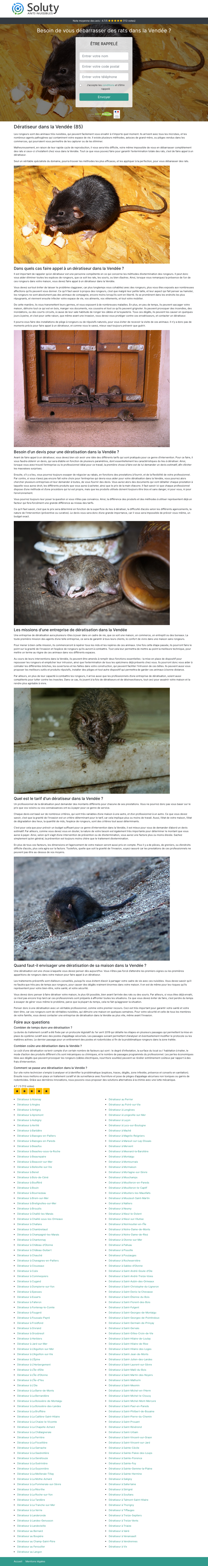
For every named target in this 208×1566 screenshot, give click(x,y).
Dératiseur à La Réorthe (31, 1489)
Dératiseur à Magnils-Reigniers (127, 1135)
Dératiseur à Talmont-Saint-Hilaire (128, 1499)
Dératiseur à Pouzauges (122, 1255)
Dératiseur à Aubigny (29, 1120)
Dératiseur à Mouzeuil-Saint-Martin (129, 1198)
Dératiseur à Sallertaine (122, 1484)
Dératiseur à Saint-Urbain (123, 1432)
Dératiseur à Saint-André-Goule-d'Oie (130, 1270)
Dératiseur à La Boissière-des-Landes (39, 1406)
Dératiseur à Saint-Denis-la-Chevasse (131, 1291)
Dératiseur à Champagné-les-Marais (38, 1234)
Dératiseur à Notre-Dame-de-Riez (128, 1234)
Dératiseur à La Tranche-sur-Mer (36, 1505)
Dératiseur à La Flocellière (32, 1442)
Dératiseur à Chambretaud (32, 1229)
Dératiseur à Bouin (28, 1187)
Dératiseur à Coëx (27, 1270)
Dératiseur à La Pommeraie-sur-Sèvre (39, 1484)
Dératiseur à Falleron (29, 1302)
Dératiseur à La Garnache (31, 1447)
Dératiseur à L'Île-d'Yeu (30, 1380)
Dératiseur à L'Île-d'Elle (30, 1369)
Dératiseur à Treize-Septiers (125, 1515)
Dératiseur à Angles (28, 1104)
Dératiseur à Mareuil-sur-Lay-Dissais (130, 1140)
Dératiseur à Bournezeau (31, 1192)
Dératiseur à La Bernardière (33, 1395)
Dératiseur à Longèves (122, 1109)
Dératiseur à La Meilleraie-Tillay (35, 1473)
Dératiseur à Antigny (29, 1109)
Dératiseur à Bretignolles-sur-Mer (36, 1203)
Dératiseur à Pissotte (121, 1250)
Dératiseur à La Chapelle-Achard (36, 1427)
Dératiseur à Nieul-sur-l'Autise (126, 1218)
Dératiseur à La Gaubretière (33, 1453)
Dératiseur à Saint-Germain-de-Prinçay (131, 1323)
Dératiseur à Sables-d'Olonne (126, 1265)
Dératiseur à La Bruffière (31, 1411)
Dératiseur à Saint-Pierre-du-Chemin (130, 1416)
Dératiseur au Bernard (30, 1531)
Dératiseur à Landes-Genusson (35, 1520)
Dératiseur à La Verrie (29, 1510)
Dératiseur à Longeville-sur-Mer (127, 1114)
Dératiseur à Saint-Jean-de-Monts (128, 1354)
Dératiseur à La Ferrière (31, 1437)
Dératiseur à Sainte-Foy (122, 1463)
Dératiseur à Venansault (122, 1536)
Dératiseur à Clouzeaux (30, 1265)
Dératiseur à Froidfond (30, 1323)
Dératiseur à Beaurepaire (31, 1156)
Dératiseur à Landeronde (31, 1515)
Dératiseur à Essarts (29, 1296)
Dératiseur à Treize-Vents (123, 1520)
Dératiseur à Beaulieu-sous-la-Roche (38, 1151)
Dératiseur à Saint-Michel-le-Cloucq (130, 1395)
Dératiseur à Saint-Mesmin (124, 1385)
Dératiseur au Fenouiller (31, 1546)
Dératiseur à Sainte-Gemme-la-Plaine (130, 1468)
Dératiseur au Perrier (121, 1099)
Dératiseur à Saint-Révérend (125, 1427)
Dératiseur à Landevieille (31, 1525)
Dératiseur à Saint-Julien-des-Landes (130, 1359)
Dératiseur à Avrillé (28, 1125)
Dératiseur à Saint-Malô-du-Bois (127, 1369)
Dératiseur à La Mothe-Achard (34, 1479)
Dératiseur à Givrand (29, 1328)
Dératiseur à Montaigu (121, 1156)
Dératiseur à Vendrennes (123, 1541)
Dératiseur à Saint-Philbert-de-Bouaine (131, 1411)
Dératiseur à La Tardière (31, 1499)
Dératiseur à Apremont (30, 1114)
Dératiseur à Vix (118, 1546)
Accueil (18, 1561)
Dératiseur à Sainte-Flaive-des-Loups (130, 1453)
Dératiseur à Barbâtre (29, 1130)
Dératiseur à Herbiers (29, 1338)
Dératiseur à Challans (29, 1224)
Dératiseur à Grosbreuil (30, 1333)
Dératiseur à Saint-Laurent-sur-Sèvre (130, 1364)
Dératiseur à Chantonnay (31, 1239)
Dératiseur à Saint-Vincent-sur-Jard (129, 1442)
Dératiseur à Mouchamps (123, 1177)
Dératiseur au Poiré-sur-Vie (125, 1104)
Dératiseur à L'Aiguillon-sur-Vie (35, 1354)
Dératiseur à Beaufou (29, 1146)
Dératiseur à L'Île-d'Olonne (32, 1375)
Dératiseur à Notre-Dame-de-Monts (129, 1229)
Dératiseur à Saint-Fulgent (124, 1307)
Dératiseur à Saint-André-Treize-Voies (131, 1276)
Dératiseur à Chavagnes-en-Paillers (38, 1260)
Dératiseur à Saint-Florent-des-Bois (129, 1302)
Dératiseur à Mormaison (122, 1166)
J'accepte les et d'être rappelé (106, 87)
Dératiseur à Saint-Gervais (124, 1328)
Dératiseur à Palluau (120, 1244)
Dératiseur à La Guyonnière (33, 1468)
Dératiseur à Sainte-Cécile (124, 1447)
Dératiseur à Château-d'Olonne (35, 1244)
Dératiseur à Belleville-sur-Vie (34, 1166)
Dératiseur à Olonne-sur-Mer (125, 1239)
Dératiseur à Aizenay (29, 1099)
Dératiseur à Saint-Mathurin (125, 1380)
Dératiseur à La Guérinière (32, 1463)
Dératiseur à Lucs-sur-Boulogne (127, 1125)
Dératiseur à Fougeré (29, 1312)
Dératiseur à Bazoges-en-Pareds (36, 1140)
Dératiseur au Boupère (30, 1536)
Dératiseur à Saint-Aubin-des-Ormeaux (131, 1281)
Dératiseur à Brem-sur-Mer (33, 1198)
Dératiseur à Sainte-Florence (125, 1458)
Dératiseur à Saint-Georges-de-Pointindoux (134, 1317)
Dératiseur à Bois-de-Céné (32, 1177)
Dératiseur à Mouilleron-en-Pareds (129, 1182)
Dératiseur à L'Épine (28, 1359)
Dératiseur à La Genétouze (32, 1458)
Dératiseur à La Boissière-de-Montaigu (39, 1401)
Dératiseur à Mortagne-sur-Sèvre (128, 1172)
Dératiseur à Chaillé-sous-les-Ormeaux (40, 1218)
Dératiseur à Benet (28, 1172)
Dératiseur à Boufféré (29, 1182)
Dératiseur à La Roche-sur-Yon (35, 1494)
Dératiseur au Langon (29, 1551)
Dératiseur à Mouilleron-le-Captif (128, 1187)
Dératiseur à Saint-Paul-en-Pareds (129, 1406)
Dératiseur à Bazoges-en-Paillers (36, 1135)
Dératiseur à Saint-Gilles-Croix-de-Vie (131, 1333)
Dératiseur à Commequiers (32, 1276)
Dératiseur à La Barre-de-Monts (35, 1390)
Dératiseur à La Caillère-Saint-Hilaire (38, 1416)
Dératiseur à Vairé (119, 1531)
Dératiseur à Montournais (123, 1161)
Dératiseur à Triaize (120, 1525)
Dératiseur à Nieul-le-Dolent (125, 1213)
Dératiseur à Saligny (120, 1479)
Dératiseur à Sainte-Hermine (125, 1473)
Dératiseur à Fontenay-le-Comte (36, 1307)
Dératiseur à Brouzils (29, 1208)
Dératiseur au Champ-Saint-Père (36, 1541)
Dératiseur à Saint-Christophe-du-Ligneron (134, 1286)
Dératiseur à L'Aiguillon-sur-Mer (35, 1349)
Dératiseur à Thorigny (121, 1505)
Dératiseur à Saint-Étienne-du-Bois (129, 1296)
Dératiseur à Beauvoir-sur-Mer (34, 1161)
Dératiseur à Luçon (119, 1120)
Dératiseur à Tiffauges (121, 1510)
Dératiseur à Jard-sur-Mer (32, 1343)
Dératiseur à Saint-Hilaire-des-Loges (130, 1349)
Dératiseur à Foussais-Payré (33, 1317)
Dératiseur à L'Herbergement (34, 1364)
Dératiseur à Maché (120, 1130)
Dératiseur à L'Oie (27, 1385)
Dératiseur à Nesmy (120, 1208)
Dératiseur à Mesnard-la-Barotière (129, 1151)
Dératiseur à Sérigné (121, 1489)
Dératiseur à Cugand (29, 1281)
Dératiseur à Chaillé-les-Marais (35, 1213)
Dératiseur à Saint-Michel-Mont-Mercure (132, 1401)
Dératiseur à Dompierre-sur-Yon (35, 1286)
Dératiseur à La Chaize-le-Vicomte (37, 1421)
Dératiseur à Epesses (29, 1291)
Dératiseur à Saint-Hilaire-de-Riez (128, 1343)
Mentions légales (35, 1561)
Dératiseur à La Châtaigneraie (34, 1432)
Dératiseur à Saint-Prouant (124, 1421)
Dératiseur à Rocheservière (124, 1260)
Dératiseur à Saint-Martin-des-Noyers (131, 1375)
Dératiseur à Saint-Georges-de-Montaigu (132, 1312)
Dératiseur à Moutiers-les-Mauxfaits (129, 1192)
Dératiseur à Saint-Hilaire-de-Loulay (130, 1338)
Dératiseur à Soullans (121, 1494)
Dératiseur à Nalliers (120, 1203)
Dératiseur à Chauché (29, 1255)
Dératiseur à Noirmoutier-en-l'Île (127, 1224)
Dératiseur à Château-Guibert (34, 1250)
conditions (108, 85)
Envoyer (104, 97)
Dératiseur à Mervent (121, 1146)
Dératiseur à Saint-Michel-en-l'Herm (130, 1390)
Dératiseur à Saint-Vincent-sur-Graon (130, 1437)
